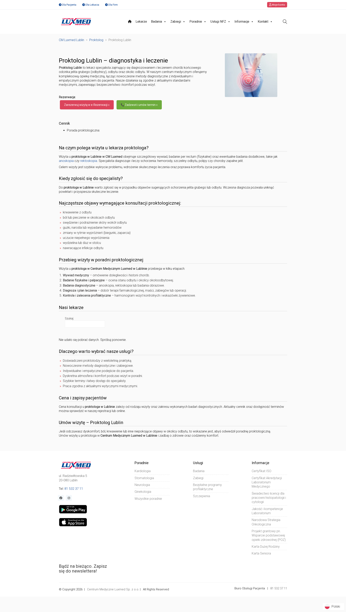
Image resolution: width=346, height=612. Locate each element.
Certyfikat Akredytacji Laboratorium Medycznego (267, 482)
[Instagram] (69, 498)
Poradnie (195, 21)
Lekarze (141, 21)
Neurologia (142, 485)
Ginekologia (143, 492)
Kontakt (263, 21)
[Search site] (285, 22)
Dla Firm (113, 4)
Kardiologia (143, 471)
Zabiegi (175, 21)
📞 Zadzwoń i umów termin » (139, 104)
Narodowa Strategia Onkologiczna (266, 522)
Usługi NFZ (218, 21)
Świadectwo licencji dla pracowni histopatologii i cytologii (269, 498)
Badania (156, 21)
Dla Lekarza (92, 4)
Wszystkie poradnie (148, 499)
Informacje (241, 21)
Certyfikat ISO (261, 471)
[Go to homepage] (76, 21)
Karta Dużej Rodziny (266, 546)
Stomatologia (144, 478)
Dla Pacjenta (69, 4)
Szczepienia (201, 496)
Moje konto (278, 4)
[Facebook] (61, 498)
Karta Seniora (261, 553)
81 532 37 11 (73, 489)
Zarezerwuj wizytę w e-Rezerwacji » (87, 104)
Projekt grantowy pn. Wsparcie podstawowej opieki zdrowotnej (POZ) (269, 535)
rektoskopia (88, 161)
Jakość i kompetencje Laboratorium (267, 511)
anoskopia (66, 161)
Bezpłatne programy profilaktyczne (207, 487)
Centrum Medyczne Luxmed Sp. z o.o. (113, 589)
